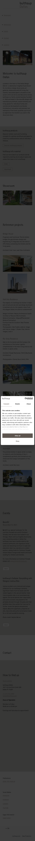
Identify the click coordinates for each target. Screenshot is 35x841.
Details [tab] (17, 404)
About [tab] (29, 404)
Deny (17, 441)
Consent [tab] (6, 404)
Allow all (17, 435)
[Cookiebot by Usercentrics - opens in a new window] (25, 398)
